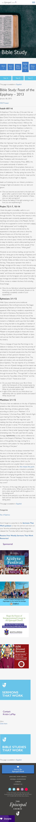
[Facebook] (9, 789)
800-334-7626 (18, 796)
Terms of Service (25, 796)
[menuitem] (19, 84)
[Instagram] (22, 789)
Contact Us (18, 784)
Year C (30, 78)
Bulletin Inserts (25, 67)
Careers (18, 781)
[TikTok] (26, 789)
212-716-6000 (10, 796)
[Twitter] (13, 789)
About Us (33, 67)
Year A (5, 78)
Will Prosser (4, 103)
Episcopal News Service (18, 776)
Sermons (10, 67)
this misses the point (27, 467)
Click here (3, 724)
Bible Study (18, 67)
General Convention (18, 779)
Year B (18, 78)
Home (3, 67)
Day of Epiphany (5, 515)
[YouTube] (18, 789)
